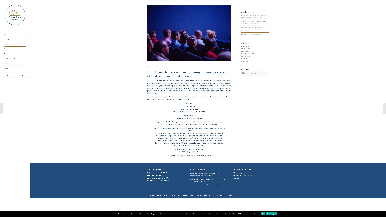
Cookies (236, 178)
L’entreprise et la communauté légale (250, 34)
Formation (244, 56)
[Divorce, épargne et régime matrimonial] (1, 108)
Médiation (244, 58)
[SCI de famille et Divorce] (384, 108)
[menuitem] (15, 34)
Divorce (244, 49)
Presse (243, 61)
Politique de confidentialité (242, 175)
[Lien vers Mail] (22, 75)
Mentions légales (239, 173)
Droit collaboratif (247, 51)
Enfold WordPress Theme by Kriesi (223, 195)
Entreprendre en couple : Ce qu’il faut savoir (252, 27)
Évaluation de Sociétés (249, 53)
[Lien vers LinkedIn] (7, 75)
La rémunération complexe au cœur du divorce (253, 31)
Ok (263, 214)
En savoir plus (271, 214)
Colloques (244, 46)
